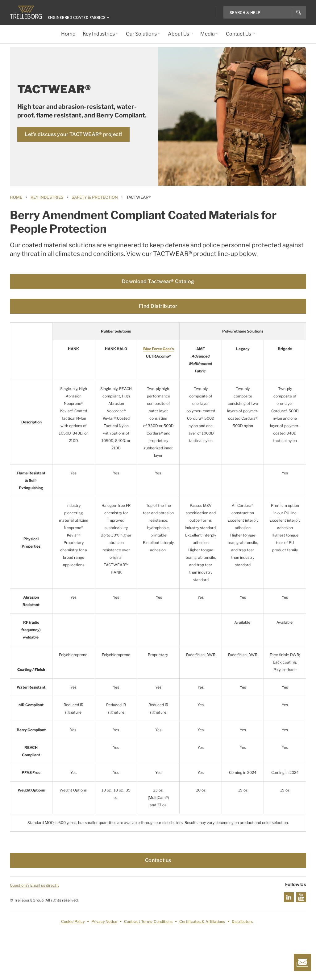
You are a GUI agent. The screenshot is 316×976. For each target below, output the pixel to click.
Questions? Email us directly (34, 885)
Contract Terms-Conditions (148, 921)
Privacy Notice (104, 921)
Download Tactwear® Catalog (158, 281)
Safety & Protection (95, 197)
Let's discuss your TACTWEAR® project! (73, 134)
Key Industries (47, 197)
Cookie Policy (73, 921)
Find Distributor (158, 306)
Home (16, 197)
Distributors (242, 921)
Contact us (158, 860)
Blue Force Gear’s (158, 348)
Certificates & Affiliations (202, 921)
